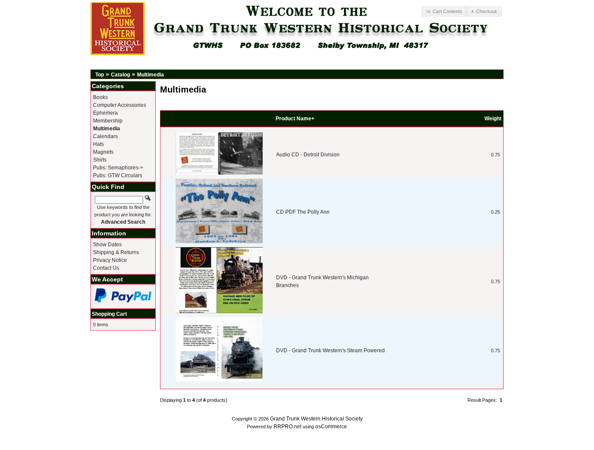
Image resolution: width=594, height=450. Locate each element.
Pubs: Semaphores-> (118, 168)
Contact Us (106, 268)
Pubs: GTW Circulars (117, 175)
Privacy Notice (110, 260)
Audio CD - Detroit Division (308, 155)
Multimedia (150, 75)
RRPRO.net (287, 427)
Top (99, 75)
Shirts (100, 160)
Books (100, 97)
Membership (108, 121)
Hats (98, 144)
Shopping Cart (109, 314)
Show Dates (107, 245)
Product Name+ (295, 119)
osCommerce (331, 427)
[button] (444, 12)
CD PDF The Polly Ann (303, 212)
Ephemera (105, 113)
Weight (492, 119)
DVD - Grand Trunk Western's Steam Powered (330, 350)
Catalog (120, 75)
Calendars (105, 136)
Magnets (103, 152)
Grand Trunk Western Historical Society (316, 419)
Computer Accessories (119, 105)
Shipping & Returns (116, 252)
